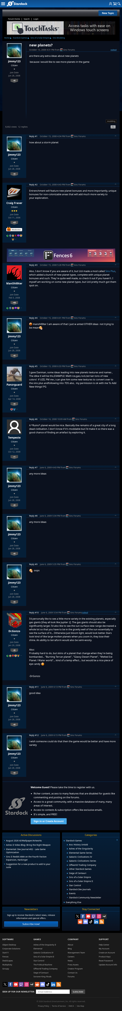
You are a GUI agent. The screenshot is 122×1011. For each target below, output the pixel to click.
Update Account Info (108, 964)
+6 (14, 650)
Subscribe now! (31, 924)
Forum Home (14, 19)
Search (27, 19)
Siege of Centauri (41, 972)
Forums (71, 976)
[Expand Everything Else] (64, 902)
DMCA (71, 1006)
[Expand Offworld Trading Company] (67, 865)
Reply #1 (33, 136)
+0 (14, 80)
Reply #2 (33, 184)
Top (116, 136)
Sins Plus (110, 271)
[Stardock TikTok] (91, 921)
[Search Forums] (119, 3)
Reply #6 (33, 419)
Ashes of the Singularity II (44, 944)
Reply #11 (34, 686)
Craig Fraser (14, 203)
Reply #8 (33, 515)
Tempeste (14, 437)
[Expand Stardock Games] (64, 840)
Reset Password (106, 960)
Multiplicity (7, 964)
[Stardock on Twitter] (77, 916)
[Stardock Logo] (17, 3)
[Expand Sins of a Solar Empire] (67, 877)
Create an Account (107, 952)
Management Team (76, 952)
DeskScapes (7, 960)
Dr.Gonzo (14, 631)
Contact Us (72, 972)
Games (37, 939)
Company (73, 939)
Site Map (80, 1006)
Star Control (38, 960)
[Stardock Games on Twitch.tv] (93, 916)
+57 (14, 222)
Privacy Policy (43, 1006)
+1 (14, 456)
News (70, 960)
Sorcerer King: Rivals (42, 976)
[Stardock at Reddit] (80, 921)
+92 (14, 302)
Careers (71, 956)
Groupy (5, 968)
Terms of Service (59, 1006)
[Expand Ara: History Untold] (67, 845)
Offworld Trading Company (45, 968)
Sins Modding (59, 37)
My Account (104, 948)
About (70, 944)
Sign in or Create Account (49, 821)
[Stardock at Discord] (85, 921)
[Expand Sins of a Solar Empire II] (67, 881)
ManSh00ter (14, 283)
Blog (70, 948)
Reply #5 (33, 366)
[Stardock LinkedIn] (96, 921)
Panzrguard (14, 384)
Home (7, 37)
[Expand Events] (67, 893)
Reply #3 (33, 265)
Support (104, 939)
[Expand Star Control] (67, 885)
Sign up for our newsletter (18, 991)
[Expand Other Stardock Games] (67, 869)
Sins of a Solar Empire (39, 37)
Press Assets (73, 964)
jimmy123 (14, 61)
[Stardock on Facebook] (83, 916)
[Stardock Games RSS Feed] (101, 921)
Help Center (104, 944)
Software (8, 939)
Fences (5, 956)
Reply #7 (33, 467)
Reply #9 (33, 564)
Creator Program (75, 968)
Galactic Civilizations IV (43, 952)
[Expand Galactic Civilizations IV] (67, 857)
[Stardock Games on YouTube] (88, 916)
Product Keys (105, 956)
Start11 (5, 952)
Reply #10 (34, 612)
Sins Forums (69, 49)
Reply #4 (33, 317)
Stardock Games (20, 37)
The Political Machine (42, 964)
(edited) (114, 49)
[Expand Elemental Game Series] (67, 853)
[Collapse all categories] (117, 839)
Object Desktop (9, 944)
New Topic (108, 13)
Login (35, 19)
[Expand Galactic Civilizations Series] (67, 861)
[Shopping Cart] (115, 3)
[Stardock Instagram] (99, 916)
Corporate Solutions (11, 948)
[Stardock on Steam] (104, 916)
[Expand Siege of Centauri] (67, 873)
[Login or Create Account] (110, 3)
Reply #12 (34, 735)
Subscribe (78, 991)
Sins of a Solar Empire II (43, 956)
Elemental (37, 948)
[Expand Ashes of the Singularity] (67, 849)
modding (111, 121)
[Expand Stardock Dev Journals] (67, 889)
